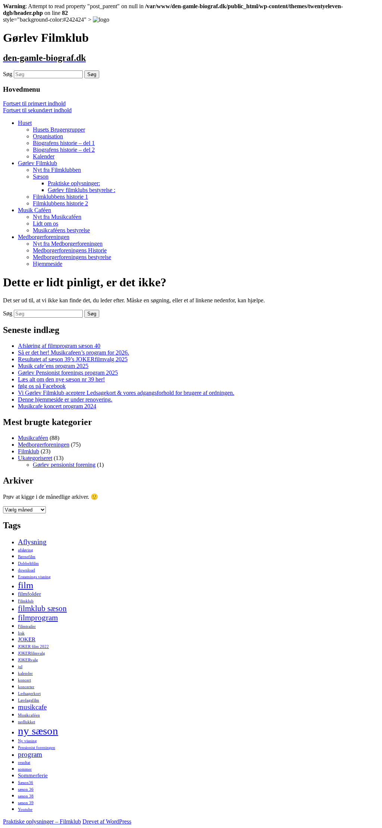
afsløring (25, 550)
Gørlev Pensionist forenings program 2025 (68, 372)
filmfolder (29, 594)
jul (20, 667)
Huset (25, 123)
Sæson (40, 176)
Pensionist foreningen (36, 748)
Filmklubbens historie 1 (60, 196)
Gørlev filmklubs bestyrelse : (81, 190)
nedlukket (26, 722)
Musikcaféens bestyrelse (61, 230)
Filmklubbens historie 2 (60, 203)
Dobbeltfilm (28, 563)
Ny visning (27, 741)
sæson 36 (26, 789)
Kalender (43, 156)
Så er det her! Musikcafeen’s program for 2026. (73, 352)
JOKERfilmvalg (31, 653)
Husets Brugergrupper (59, 129)
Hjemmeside (47, 264)
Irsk (21, 633)
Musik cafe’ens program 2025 (53, 366)
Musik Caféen (34, 210)
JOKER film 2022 (33, 647)
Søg (7, 74)
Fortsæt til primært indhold (34, 103)
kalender (25, 673)
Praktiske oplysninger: (74, 183)
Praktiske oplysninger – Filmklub (42, 821)
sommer (25, 769)
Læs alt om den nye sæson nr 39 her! (61, 379)
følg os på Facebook (42, 386)
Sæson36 (25, 783)
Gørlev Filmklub (37, 163)
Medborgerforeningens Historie (70, 250)
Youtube (25, 809)
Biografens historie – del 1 (64, 143)
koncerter (26, 687)
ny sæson (38, 731)
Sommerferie (33, 775)
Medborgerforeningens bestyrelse (72, 257)
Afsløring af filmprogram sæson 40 (59, 346)
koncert (24, 680)
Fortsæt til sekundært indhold (37, 110)
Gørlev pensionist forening (64, 465)
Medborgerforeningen (43, 237)
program (30, 754)
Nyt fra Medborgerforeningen (68, 243)
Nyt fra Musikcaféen (57, 217)
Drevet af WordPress (106, 821)
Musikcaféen (33, 438)
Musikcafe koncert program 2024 (57, 406)
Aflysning (32, 542)
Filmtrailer (27, 626)
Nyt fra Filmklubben (57, 170)
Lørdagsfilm (28, 700)
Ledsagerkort (29, 694)
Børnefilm (26, 557)
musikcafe (32, 707)
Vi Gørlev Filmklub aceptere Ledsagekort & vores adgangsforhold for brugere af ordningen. (126, 393)
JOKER (26, 639)
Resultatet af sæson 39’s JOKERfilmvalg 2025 (73, 359)
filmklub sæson (42, 608)
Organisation (48, 136)
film (25, 585)
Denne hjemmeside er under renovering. (65, 399)
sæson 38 (26, 796)
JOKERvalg (28, 660)
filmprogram (38, 617)
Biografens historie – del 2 (64, 150)
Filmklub (28, 451)
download (26, 570)
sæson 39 (26, 803)
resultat (24, 763)
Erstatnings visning (34, 577)
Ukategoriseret (35, 458)
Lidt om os (45, 223)
